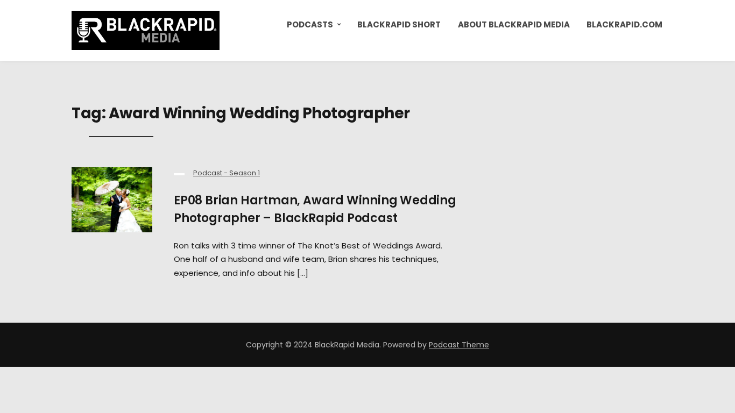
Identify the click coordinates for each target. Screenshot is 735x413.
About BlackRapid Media (514, 24)
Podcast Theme (459, 344)
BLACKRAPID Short (399, 24)
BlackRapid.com (624, 24)
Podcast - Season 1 (226, 173)
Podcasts (310, 24)
